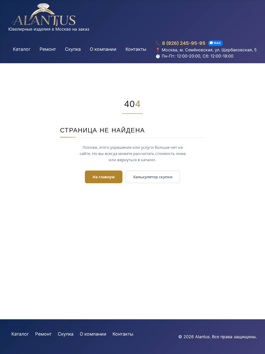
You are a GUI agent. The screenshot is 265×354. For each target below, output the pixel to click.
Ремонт (48, 49)
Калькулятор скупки (152, 176)
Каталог (22, 49)
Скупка (73, 49)
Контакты (136, 49)
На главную (104, 176)
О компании (103, 49)
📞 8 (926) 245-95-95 (180, 43)
